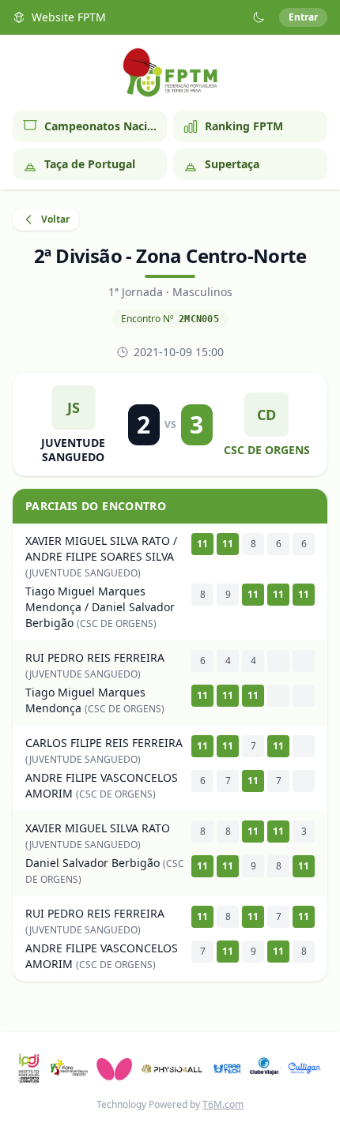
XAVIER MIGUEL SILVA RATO (97, 827)
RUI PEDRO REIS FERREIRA (94, 657)
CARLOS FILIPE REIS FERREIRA (104, 742)
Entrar (303, 17)
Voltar (55, 219)
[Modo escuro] (258, 17)
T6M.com (223, 1104)
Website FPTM (69, 16)
